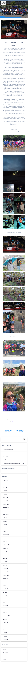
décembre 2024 (6, 534)
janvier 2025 (5, 531)
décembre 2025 (6, 504)
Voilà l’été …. (5, 453)
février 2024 (5, 565)
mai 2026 (5, 487)
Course (4, 649)
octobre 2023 (5, 578)
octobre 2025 (5, 511)
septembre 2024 (6, 544)
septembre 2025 (6, 514)
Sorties (4, 659)
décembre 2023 (6, 571)
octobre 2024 (5, 541)
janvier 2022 (5, 639)
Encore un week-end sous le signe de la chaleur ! (13, 463)
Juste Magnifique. (6, 459)
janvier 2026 (5, 500)
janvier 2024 (5, 568)
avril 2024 (5, 558)
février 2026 (5, 497)
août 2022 (5, 619)
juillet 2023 (5, 588)
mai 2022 (5, 629)
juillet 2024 (5, 548)
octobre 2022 (5, 612)
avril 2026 (5, 490)
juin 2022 (5, 626)
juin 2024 (5, 551)
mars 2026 (5, 494)
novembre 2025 (6, 507)
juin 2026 (5, 484)
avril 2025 (5, 521)
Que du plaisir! (6, 456)
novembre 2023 (6, 575)
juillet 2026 (5, 480)
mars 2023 (5, 602)
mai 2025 (5, 517)
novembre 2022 (6, 609)
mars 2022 (5, 636)
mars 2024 (5, 561)
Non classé (14, 421)
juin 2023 (5, 592)
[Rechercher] (24, 439)
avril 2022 (5, 632)
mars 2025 (5, 524)
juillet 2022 (5, 622)
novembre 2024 (6, 538)
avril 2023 (5, 599)
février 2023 (5, 605)
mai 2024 (5, 555)
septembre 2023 (6, 582)
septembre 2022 (6, 615)
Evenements (5, 652)
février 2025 (5, 527)
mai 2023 (5, 595)
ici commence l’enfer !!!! (8, 449)
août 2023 (5, 585)
